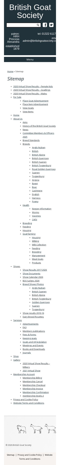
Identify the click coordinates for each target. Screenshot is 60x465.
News (25, 129)
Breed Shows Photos (33, 284)
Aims (25, 122)
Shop (16, 356)
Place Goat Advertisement (35, 100)
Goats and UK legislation (35, 342)
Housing (27, 230)
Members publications (34, 331)
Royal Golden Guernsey (44, 169)
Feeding (27, 226)
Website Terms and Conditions (28, 403)
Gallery (16, 360)
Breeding (27, 223)
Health (26, 205)
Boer (34, 187)
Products (36, 262)
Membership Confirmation (36, 392)
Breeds (26, 144)
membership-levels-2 (33, 395)
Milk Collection (39, 244)
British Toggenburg (41, 165)
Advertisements (30, 324)
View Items (28, 111)
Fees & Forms (29, 334)
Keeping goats (30, 338)
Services (17, 320)
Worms (35, 212)
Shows (16, 266)
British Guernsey (40, 158)
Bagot (35, 183)
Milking (35, 241)
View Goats (28, 108)
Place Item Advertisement (35, 104)
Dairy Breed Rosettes (33, 316)
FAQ (25, 327)
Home (10, 71)
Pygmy (35, 201)
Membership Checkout (34, 385)
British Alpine (38, 154)
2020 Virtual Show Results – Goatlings (31, 90)
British (35, 151)
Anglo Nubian (38, 147)
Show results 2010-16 (33, 313)
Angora (35, 180)
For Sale (17, 97)
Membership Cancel (33, 381)
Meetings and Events (33, 345)
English (35, 194)
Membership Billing (32, 377)
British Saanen (39, 162)
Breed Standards (31, 140)
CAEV (34, 219)
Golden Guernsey (41, 302)
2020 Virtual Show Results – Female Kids (33, 86)
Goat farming (29, 233)
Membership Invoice (33, 388)
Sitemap (10, 454)
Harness (36, 198)
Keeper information (41, 208)
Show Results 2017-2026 (35, 270)
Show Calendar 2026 (33, 277)
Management (38, 255)
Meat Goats (37, 259)
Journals (27, 352)
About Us (17, 118)
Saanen (36, 172)
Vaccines (36, 215)
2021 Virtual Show (31, 370)
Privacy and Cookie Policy (25, 399)
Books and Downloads (34, 349)
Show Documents (31, 273)
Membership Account (24, 374)
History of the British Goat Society (39, 126)
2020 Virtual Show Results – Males (30, 93)
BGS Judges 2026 (31, 280)
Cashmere (37, 190)
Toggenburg (38, 176)
